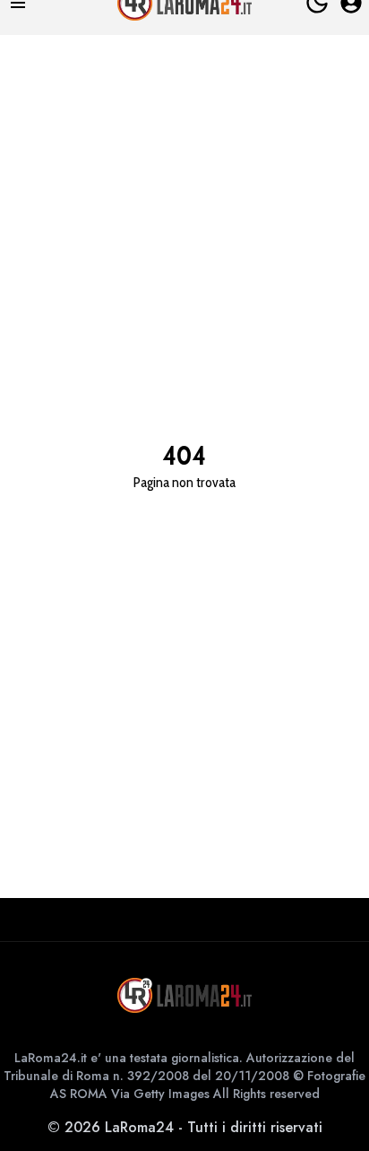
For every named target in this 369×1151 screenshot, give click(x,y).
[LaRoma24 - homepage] (184, 995)
